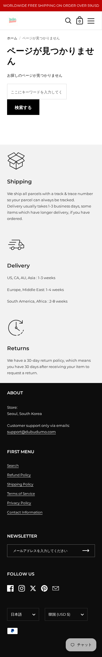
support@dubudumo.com (31, 431)
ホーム (12, 38)
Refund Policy (19, 475)
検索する (23, 107)
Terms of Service (21, 493)
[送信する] (85, 550)
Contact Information (24, 512)
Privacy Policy (19, 503)
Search (13, 465)
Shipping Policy (20, 484)
